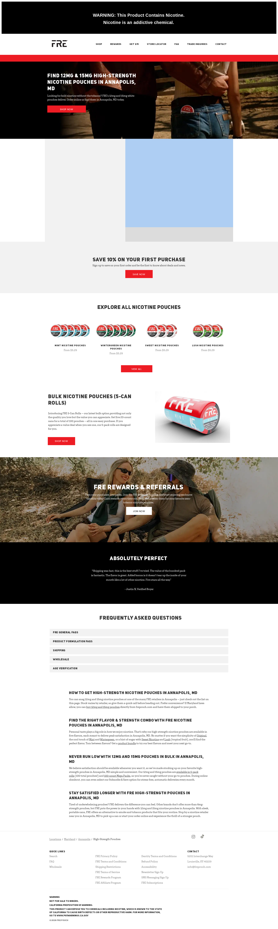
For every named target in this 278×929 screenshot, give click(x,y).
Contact (221, 44)
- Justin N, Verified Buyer (139, 589)
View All (136, 369)
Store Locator (156, 44)
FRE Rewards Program (108, 877)
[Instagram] (193, 839)
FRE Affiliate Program (108, 882)
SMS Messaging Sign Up (155, 877)
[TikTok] (202, 839)
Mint (92, 739)
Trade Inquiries (197, 44)
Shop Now (66, 109)
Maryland (69, 839)
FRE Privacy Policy (106, 856)
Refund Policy (149, 861)
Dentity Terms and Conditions (159, 856)
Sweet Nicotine (150, 739)
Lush (167, 739)
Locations (55, 839)
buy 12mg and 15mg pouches (103, 706)
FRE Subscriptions (152, 882)
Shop (99, 44)
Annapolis (84, 839)
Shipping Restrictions (108, 866)
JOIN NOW (139, 511)
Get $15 (134, 44)
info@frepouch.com (199, 866)
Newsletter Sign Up (152, 872)
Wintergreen (107, 739)
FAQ (176, 44)
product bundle (127, 743)
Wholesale (55, 866)
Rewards (115, 44)
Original (201, 735)
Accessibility (149, 866)
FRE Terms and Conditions (110, 861)
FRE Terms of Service (107, 872)
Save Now (139, 274)
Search (53, 856)
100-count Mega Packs (117, 775)
